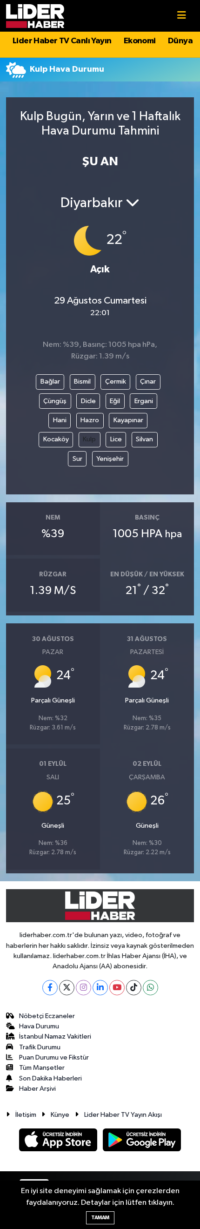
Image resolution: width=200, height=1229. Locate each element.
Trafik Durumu (39, 1047)
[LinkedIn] (100, 987)
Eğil (115, 401)
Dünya (180, 41)
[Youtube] (117, 987)
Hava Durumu (39, 1026)
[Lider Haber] (35, 16)
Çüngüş (55, 401)
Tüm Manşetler (42, 1067)
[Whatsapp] (150, 987)
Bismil (82, 381)
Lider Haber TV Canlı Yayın (62, 41)
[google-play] (142, 1142)
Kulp (89, 439)
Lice (116, 439)
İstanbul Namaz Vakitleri (55, 1036)
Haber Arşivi (37, 1088)
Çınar (148, 381)
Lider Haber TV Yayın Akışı (123, 1114)
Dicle (88, 401)
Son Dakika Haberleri (50, 1078)
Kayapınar (128, 420)
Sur (77, 458)
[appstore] (59, 1142)
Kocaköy (56, 439)
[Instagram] (83, 987)
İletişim (25, 1114)
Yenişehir (110, 458)
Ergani (143, 401)
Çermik (115, 381)
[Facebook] (50, 987)
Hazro (89, 420)
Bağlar (50, 381)
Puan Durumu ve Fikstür (54, 1057)
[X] (66, 987)
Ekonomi (140, 41)
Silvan (144, 439)
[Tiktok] (133, 987)
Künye (60, 1114)
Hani (60, 420)
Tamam (100, 1217)
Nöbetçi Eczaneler (47, 1016)
